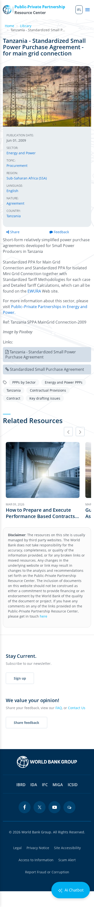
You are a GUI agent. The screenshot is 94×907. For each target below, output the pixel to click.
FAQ (58, 707)
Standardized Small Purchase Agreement (47, 369)
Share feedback (26, 722)
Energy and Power (21, 153)
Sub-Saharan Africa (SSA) (27, 178)
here (43, 616)
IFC (45, 784)
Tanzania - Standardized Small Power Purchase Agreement (40, 354)
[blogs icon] (69, 807)
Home (9, 25)
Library (25, 25)
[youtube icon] (54, 807)
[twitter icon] (40, 807)
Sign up (20, 678)
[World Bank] (47, 762)
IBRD (21, 784)
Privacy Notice (38, 847)
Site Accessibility (67, 847)
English (12, 190)
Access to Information (36, 860)
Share (15, 232)
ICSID (73, 784)
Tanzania (14, 216)
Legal (17, 847)
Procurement (17, 165)
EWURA (34, 291)
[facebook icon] (25, 807)
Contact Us (76, 707)
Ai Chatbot (74, 890)
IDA (33, 784)
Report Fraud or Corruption (47, 872)
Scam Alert (67, 860)
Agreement (15, 203)
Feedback (61, 232)
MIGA (58, 784)
